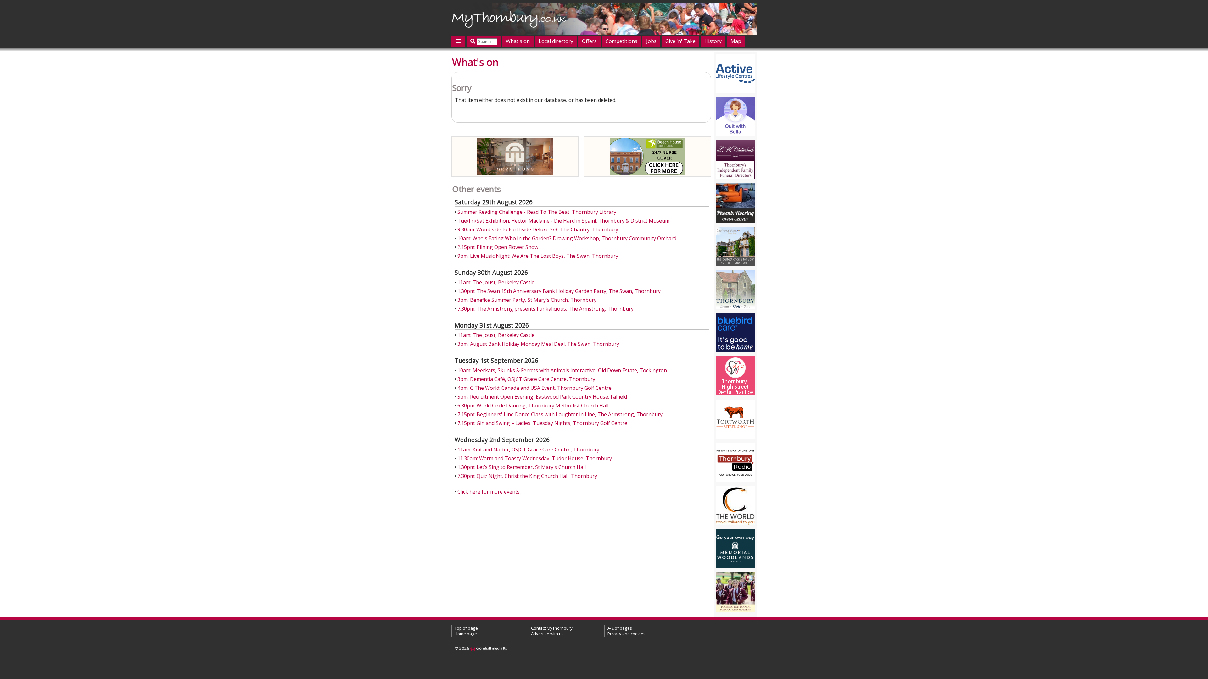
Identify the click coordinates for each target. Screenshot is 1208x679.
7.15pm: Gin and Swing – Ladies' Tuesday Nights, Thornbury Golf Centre (542, 423)
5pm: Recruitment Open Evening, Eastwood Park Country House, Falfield (542, 396)
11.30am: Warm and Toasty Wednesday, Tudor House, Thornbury (534, 458)
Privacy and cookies (626, 634)
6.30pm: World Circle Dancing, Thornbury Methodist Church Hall (532, 405)
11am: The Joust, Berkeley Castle (495, 282)
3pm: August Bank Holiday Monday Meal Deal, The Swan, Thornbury (538, 343)
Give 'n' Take (680, 41)
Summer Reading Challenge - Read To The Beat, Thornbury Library (536, 211)
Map (735, 41)
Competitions (621, 41)
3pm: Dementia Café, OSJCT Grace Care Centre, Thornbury (526, 379)
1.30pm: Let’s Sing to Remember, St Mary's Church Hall (521, 467)
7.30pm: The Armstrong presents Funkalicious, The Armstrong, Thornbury (545, 308)
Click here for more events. (489, 491)
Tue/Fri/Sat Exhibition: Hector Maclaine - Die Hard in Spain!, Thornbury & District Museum (563, 220)
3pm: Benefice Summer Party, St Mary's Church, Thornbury (526, 299)
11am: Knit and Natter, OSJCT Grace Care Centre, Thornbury (528, 449)
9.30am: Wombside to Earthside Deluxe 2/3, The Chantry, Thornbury (537, 229)
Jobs (651, 41)
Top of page (466, 628)
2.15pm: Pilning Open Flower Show (497, 247)
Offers (589, 41)
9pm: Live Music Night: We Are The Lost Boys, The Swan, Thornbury (537, 255)
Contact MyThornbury (552, 628)
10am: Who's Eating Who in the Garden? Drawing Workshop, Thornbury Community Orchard (566, 238)
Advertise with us (547, 634)
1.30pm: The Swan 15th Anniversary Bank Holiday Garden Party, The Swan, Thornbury (559, 291)
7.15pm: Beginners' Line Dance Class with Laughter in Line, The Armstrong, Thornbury (560, 414)
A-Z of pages (619, 628)
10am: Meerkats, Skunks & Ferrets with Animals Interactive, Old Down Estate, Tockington (562, 370)
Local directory (556, 41)
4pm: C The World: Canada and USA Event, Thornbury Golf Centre (534, 387)
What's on (518, 41)
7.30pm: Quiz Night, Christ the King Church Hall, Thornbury (527, 475)
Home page (466, 634)
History (713, 41)
